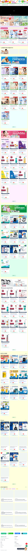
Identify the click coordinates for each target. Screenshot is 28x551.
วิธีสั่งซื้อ (1, 543)
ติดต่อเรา (1, 546)
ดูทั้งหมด (25, 28)
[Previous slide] (1, 11)
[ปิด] (27, 1)
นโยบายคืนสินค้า (2, 545)
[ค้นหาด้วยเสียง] (26, 546)
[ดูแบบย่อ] (8, 33)
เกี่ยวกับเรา (2, 547)
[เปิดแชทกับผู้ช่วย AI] (25, 548)
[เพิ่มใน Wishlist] (8, 31)
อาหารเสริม (16, 537)
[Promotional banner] (7, 19)
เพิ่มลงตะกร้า (5, 43)
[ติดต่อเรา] (26, 544)
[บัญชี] (26, 4)
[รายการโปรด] (24, 4)
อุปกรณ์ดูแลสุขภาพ (16, 539)
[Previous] (1, 37)
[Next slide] (27, 11)
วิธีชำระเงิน (2, 544)
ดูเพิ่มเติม (14, 201)
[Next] (27, 37)
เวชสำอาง (15, 538)
